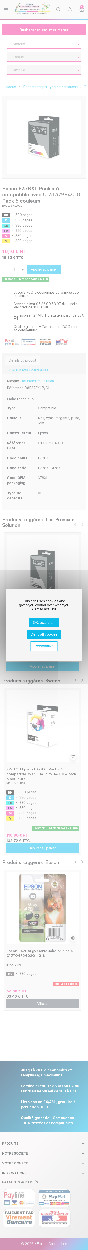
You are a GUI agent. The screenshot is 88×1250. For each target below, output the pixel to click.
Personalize (44, 646)
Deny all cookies (44, 634)
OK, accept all (44, 623)
